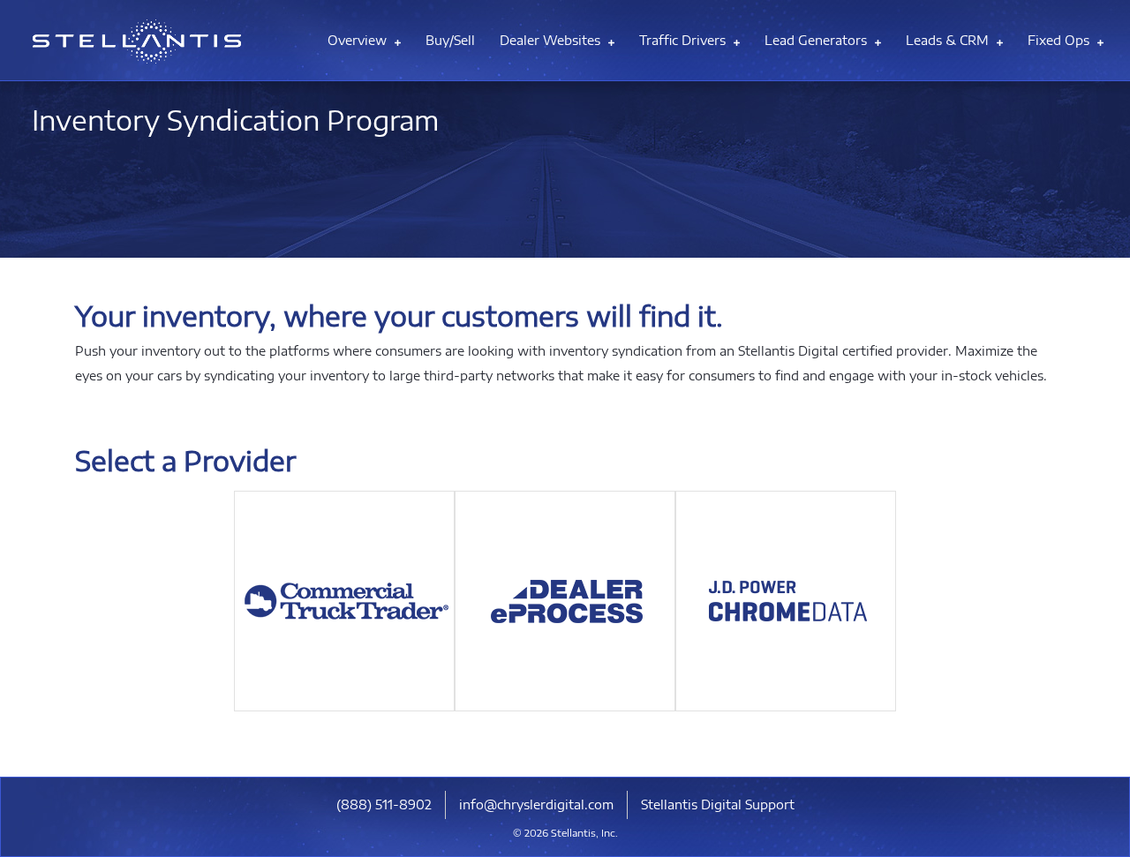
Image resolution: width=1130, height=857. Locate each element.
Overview (359, 40)
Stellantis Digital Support (718, 804)
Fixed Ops (1060, 40)
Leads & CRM (949, 40)
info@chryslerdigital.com (536, 804)
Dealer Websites (552, 40)
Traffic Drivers (684, 40)
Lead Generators (817, 40)
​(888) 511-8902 (384, 804)
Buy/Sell (450, 40)
